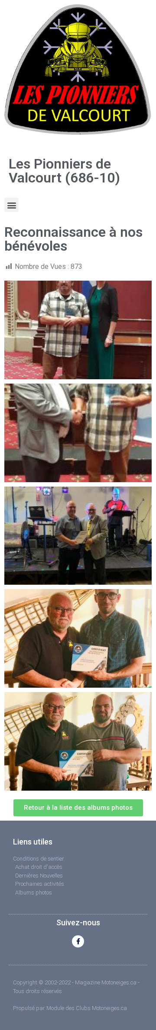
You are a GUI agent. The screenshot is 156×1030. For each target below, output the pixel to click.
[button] (11, 205)
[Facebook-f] (78, 941)
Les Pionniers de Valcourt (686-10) (64, 171)
